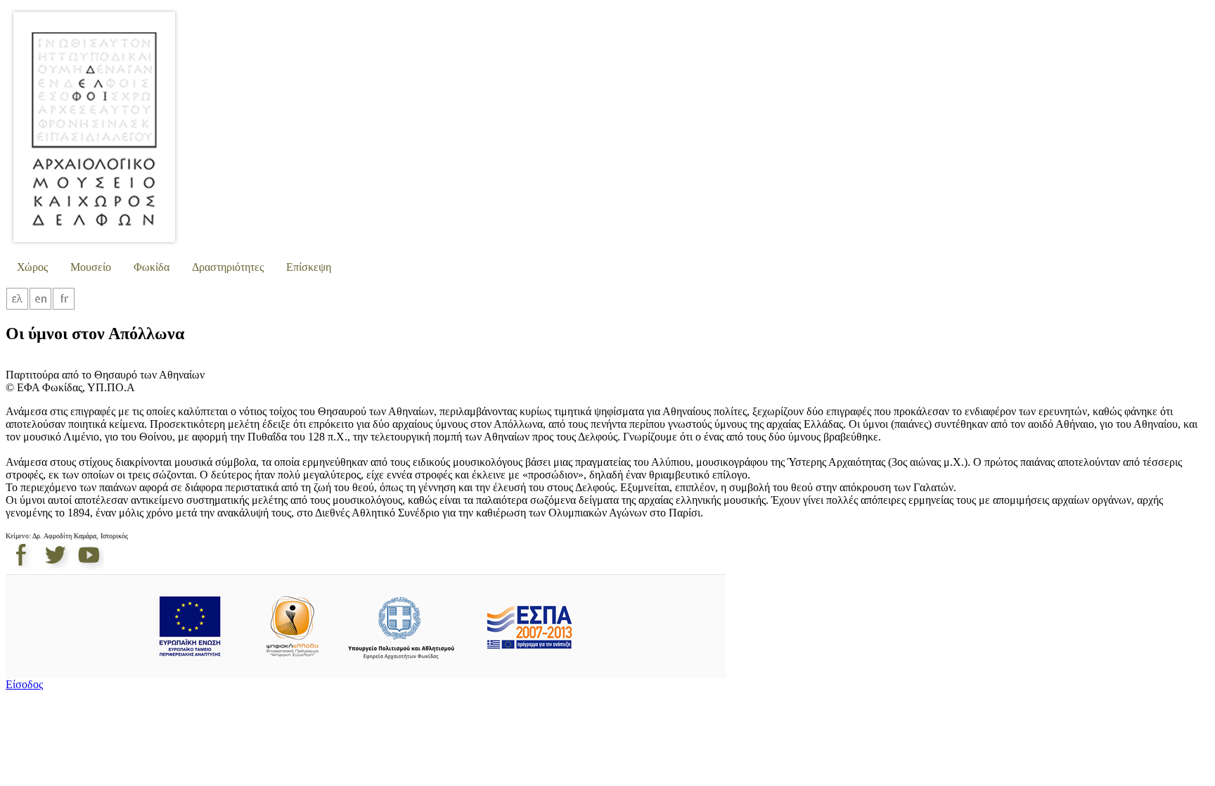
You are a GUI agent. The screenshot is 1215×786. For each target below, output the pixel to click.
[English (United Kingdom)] (40, 306)
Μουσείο (90, 267)
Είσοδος (24, 684)
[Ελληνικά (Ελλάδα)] (17, 306)
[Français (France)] (63, 306)
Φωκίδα (151, 267)
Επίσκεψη (308, 267)
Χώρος (32, 267)
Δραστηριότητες (228, 267)
